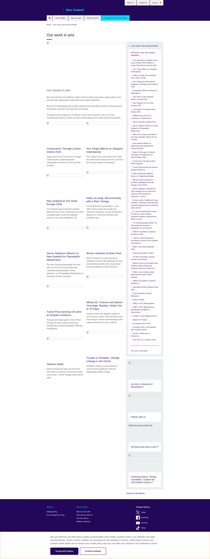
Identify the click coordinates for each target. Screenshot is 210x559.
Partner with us (82, 507)
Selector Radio (138, 300)
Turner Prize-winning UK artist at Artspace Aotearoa (144, 168)
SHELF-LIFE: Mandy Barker (143, 303)
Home (49, 18)
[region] (105, 545)
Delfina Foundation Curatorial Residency (143, 282)
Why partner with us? (84, 515)
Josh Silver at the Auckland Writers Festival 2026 (142, 98)
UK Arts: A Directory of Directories (140, 334)
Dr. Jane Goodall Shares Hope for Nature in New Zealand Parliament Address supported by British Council (143, 215)
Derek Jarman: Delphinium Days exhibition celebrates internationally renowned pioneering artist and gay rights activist (144, 204)
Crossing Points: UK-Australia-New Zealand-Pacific (143, 328)
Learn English (60, 18)
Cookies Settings (93, 551)
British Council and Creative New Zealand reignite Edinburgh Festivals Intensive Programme (144, 265)
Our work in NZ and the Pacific (115, 18)
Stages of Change (140, 320)
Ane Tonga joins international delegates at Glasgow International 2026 (144, 84)
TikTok (143, 528)
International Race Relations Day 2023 (144, 288)
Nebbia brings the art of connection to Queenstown (141, 117)
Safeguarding (52, 512)
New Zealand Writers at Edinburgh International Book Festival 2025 (142, 145)
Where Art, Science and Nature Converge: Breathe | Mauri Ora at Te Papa (144, 136)
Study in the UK (93, 18)
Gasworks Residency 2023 (143, 253)
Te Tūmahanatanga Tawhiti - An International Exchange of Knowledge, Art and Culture (144, 225)
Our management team (56, 515)
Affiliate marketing (83, 521)
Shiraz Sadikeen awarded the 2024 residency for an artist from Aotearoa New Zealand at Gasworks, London (143, 192)
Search (161, 3)
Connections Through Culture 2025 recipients (143, 162)
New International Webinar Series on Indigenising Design (142, 175)
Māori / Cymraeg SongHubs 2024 (142, 248)
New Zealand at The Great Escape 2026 (142, 104)
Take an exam (76, 18)
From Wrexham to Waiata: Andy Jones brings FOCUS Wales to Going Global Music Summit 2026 (144, 62)
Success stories (82, 518)
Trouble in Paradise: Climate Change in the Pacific (143, 258)
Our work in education (139, 351)
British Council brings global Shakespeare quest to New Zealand (142, 274)
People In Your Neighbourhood (145, 316)
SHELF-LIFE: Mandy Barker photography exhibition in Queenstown (142, 309)
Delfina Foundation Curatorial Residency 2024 (143, 233)
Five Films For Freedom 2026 (144, 340)
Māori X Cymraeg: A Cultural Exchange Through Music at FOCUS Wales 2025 (143, 154)
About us (130, 3)
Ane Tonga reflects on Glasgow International (144, 70)
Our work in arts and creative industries (143, 54)
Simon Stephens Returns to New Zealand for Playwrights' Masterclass (144, 128)
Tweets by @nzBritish (135, 493)
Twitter (143, 512)
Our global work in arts (141, 323)
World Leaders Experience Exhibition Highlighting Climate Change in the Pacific (142, 182)
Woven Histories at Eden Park (144, 122)
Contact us (143, 3)
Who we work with (83, 512)
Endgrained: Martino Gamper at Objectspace (144, 91)
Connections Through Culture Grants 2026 (143, 110)
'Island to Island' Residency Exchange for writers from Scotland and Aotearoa (144, 240)
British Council (54, 10)
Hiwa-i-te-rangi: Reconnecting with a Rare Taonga (143, 76)
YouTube (144, 523)
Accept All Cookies (64, 551)
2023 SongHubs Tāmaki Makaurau (141, 294)
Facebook (145, 517)
